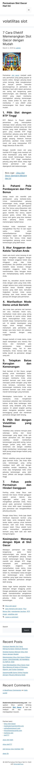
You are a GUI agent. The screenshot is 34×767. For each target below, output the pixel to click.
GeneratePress (18, 764)
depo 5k (6, 753)
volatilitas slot (13, 614)
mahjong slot (8, 733)
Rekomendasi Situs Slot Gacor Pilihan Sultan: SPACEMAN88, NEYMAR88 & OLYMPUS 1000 (16, 659)
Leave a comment (11, 617)
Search (5, 627)
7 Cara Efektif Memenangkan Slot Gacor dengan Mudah (17, 38)
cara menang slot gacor (13, 609)
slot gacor (15, 75)
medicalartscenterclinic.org (14, 726)
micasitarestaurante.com (13, 730)
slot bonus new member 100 (13, 749)
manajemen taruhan (18, 611)
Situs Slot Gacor (10, 724)
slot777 (6, 735)
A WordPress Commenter (12, 690)
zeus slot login (8, 740)
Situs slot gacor (10, 606)
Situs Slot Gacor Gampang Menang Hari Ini (16, 175)
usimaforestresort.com (12, 728)
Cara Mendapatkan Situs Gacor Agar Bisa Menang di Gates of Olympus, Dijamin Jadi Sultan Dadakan (16, 667)
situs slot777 (7, 744)
